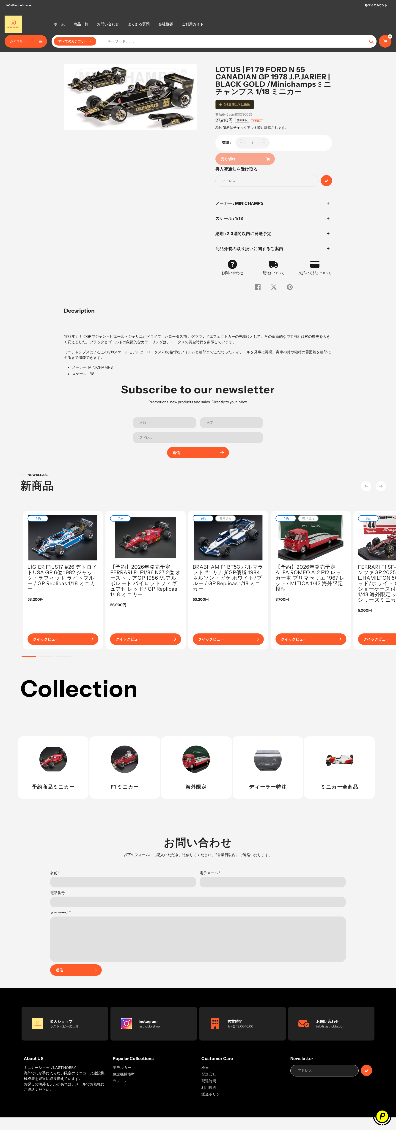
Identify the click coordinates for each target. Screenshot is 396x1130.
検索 (205, 1067)
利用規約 (208, 1087)
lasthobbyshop (149, 1026)
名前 (54, 872)
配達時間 (208, 1081)
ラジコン (120, 1081)
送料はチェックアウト (240, 127)
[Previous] (366, 486)
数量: (226, 142)
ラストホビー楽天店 (64, 1026)
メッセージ (60, 912)
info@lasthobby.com (19, 5)
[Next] (381, 486)
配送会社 (208, 1074)
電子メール (210, 872)
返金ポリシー (212, 1094)
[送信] (366, 1070)
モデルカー (122, 1067)
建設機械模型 (124, 1074)
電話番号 (57, 892)
